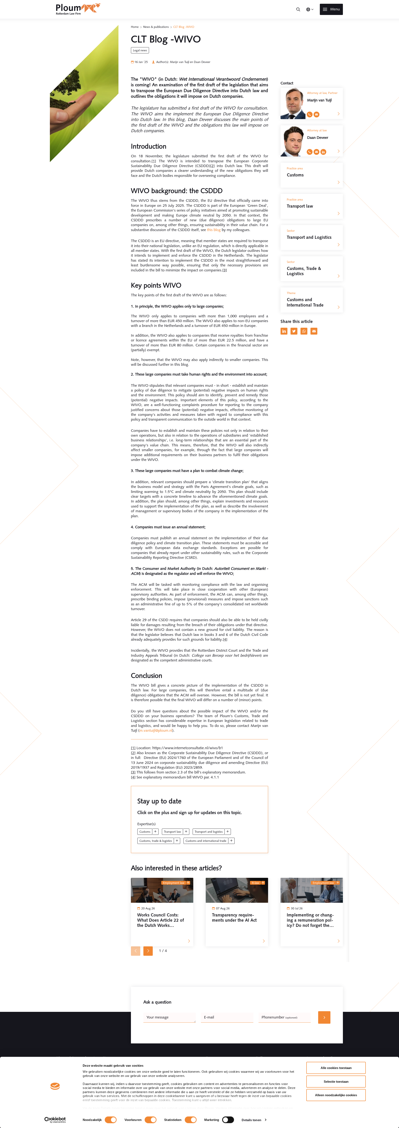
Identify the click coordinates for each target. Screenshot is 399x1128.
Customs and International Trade (206, 841)
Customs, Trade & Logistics (155, 841)
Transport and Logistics (209, 832)
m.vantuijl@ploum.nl (155, 730)
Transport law (172, 832)
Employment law (173, 883)
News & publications (156, 27)
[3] (224, 270)
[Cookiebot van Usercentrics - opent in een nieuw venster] (55, 1120)
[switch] (150, 1119)
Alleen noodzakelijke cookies (336, 1095)
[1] (153, 161)
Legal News (140, 50)
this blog (214, 230)
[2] (212, 166)
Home (135, 27)
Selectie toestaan (336, 1081)
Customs (144, 832)
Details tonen (251, 1120)
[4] (225, 639)
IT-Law (255, 883)
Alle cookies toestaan (336, 1068)
